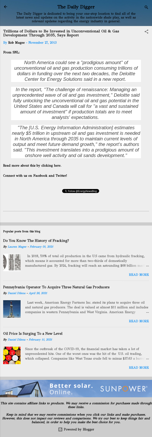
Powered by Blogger (78, 429)
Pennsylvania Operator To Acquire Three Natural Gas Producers (56, 287)
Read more (139, 275)
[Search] (146, 8)
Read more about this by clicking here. (32, 165)
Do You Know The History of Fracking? (36, 240)
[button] (146, 32)
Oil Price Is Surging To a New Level (32, 333)
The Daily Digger (76, 7)
